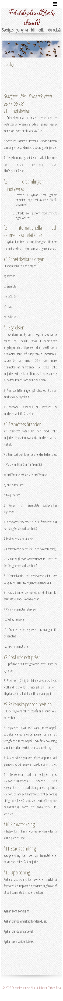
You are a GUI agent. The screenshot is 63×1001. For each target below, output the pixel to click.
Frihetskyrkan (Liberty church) (31, 17)
